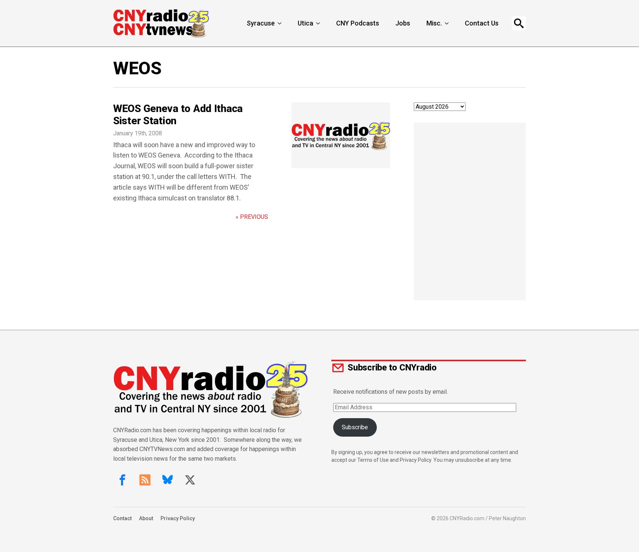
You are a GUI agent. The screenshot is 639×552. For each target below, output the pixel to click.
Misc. (434, 23)
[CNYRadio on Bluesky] (167, 480)
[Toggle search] (519, 23)
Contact (122, 518)
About (146, 518)
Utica (305, 23)
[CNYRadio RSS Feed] (145, 480)
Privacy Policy (177, 518)
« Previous (252, 216)
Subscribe (355, 427)
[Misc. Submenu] (447, 23)
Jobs (402, 23)
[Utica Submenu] (318, 23)
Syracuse (261, 23)
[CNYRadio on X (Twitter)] (190, 480)
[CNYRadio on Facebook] (122, 480)
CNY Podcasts (357, 23)
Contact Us (481, 23)
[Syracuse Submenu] (280, 23)
